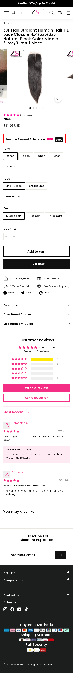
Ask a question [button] (36, 397)
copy (59, 140)
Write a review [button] (36, 388)
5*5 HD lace (36, 186)
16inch (41, 156)
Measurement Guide (18, 324)
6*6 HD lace (13, 196)
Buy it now (36, 264)
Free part (35, 216)
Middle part (13, 216)
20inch (10, 166)
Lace (6, 178)
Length (8, 149)
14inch (26, 156)
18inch (56, 156)
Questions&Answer (17, 314)
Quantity (9, 229)
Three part (55, 216)
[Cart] (68, 13)
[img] (11, 431)
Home (6, 23)
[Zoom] (58, 98)
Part (6, 208)
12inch (10, 156)
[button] (11, 115)
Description (12, 305)
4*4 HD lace (14, 186)
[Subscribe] (60, 555)
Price (7, 119)
